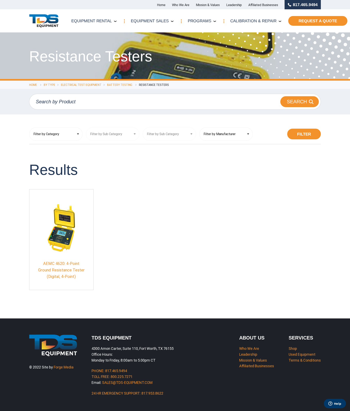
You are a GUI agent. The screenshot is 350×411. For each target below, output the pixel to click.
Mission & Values (208, 5)
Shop (293, 348)
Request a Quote (318, 21)
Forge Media (64, 367)
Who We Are (180, 5)
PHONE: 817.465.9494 (109, 371)
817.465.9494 (305, 4)
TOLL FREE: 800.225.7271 (112, 377)
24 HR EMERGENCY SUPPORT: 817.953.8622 (127, 393)
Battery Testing (119, 84)
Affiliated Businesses (263, 5)
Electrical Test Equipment (81, 84)
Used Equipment (302, 354)
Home (161, 5)
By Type (49, 84)
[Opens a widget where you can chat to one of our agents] (335, 404)
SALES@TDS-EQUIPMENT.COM (127, 382)
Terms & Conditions (305, 360)
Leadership (234, 5)
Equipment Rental (91, 21)
